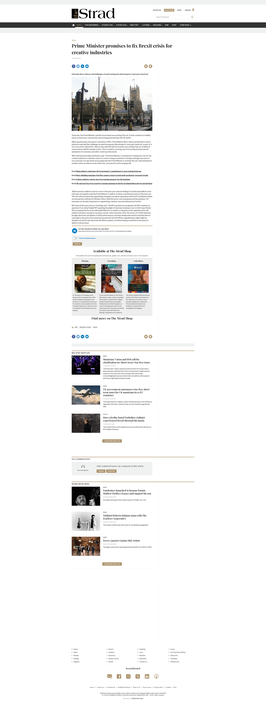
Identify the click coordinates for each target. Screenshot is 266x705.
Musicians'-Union (85, 327)
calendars (124, 255)
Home (75, 649)
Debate (76, 655)
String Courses (113, 658)
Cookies (168, 687)
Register (157, 10)
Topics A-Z (136, 687)
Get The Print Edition (177, 652)
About (110, 662)
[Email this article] (87, 66)
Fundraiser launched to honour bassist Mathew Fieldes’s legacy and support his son (127, 492)
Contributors (111, 687)
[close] (152, 62)
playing (96, 255)
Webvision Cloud (137, 698)
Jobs (141, 652)
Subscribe (169, 10)
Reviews (142, 655)
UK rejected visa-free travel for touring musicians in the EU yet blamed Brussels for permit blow (114, 183)
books (109, 255)
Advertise (142, 658)
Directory (111, 655)
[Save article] (150, 66)
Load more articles (112, 441)
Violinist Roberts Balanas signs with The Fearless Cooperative (125, 517)
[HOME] (73, 25)
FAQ (175, 687)
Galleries (142, 649)
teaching (104, 255)
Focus (105, 414)
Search (192, 17)
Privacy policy (158, 687)
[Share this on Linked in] (82, 66)
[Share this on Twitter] (78, 66)
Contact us (143, 662)
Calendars (138, 261)
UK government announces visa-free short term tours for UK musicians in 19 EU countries (126, 392)
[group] (184, 25)
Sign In (188, 10)
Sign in (124, 62)
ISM (76, 327)
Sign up (77, 244)
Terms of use (147, 687)
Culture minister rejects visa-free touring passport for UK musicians (103, 179)
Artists (110, 649)
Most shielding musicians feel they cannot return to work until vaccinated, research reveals (112, 175)
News (74, 40)
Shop (179, 10)
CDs (118, 255)
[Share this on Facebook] (73, 66)
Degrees (76, 662)
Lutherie (111, 652)
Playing (85, 261)
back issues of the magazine (139, 255)
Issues (172, 649)
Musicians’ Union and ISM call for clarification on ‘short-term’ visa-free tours (126, 361)
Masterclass (174, 662)
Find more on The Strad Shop (112, 318)
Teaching (111, 261)
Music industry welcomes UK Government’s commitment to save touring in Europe (108, 171)
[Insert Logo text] (93, 18)
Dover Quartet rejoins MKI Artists (121, 540)
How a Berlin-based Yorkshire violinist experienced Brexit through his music (124, 419)
